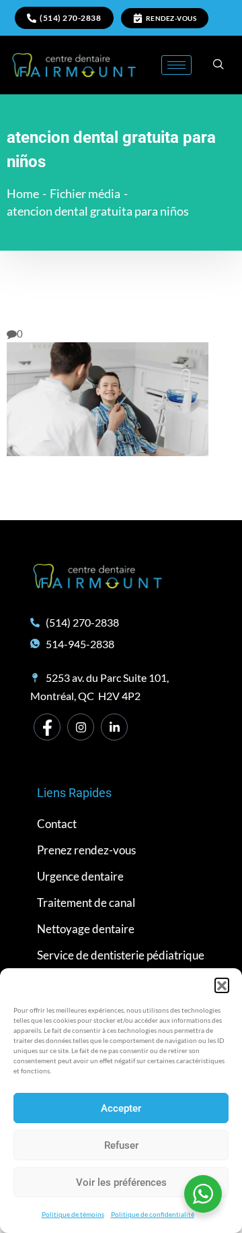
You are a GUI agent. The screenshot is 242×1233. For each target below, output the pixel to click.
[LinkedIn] (114, 727)
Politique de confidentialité (152, 1214)
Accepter (121, 1108)
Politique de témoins (73, 1214)
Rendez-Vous (171, 18)
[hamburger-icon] (176, 65)
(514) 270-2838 (70, 18)
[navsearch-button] (218, 65)
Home (23, 193)
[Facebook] (47, 727)
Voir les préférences (121, 1182)
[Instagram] (80, 727)
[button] (222, 985)
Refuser (121, 1145)
